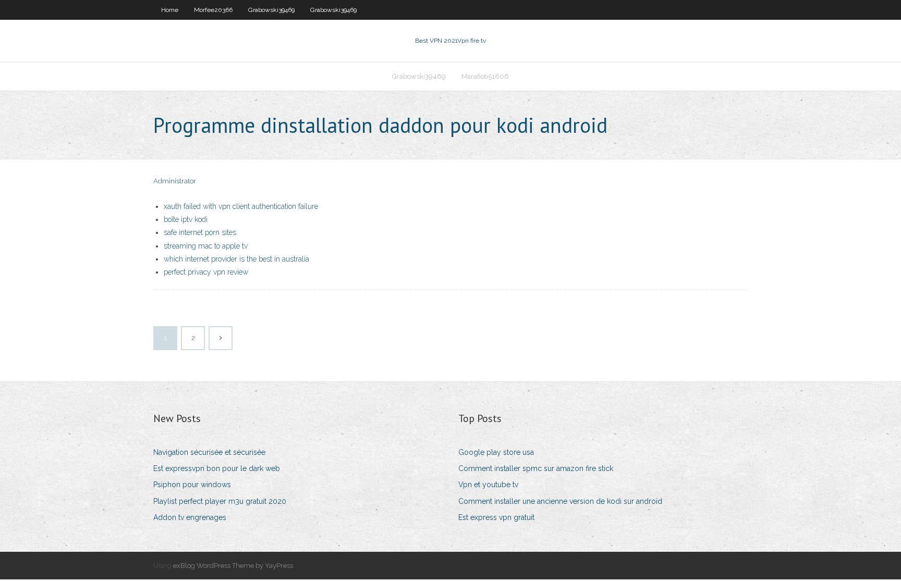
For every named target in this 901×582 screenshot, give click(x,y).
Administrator (174, 181)
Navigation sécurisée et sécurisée (209, 452)
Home (169, 10)
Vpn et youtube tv (488, 484)
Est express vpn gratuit (496, 517)
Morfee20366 (213, 10)
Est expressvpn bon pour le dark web (216, 468)
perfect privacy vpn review (206, 272)
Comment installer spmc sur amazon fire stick (535, 468)
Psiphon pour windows (192, 484)
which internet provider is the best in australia (236, 259)
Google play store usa (496, 452)
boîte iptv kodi (186, 219)
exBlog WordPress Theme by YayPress (233, 565)
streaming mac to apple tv (206, 246)
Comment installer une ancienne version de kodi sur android (560, 501)
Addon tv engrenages (189, 517)
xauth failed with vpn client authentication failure (241, 206)
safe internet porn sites (200, 232)
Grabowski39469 (271, 10)
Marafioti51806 (485, 76)
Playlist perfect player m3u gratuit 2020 (219, 501)
